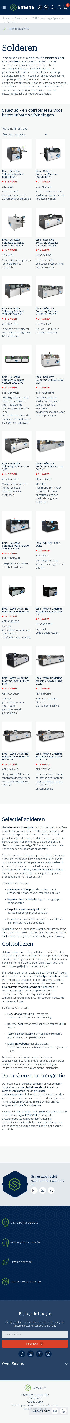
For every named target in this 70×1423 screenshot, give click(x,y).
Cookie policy (35, 1401)
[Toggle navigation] (4, 7)
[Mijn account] (59, 7)
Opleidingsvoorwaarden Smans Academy (35, 1405)
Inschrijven (32, 1343)
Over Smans (13, 1363)
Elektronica (21, 18)
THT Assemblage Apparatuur (48, 18)
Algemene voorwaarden (35, 1394)
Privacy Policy (35, 1398)
